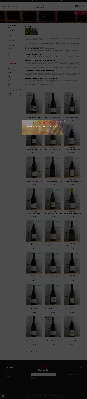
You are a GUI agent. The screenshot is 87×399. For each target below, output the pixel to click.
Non (46, 131)
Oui (40, 131)
